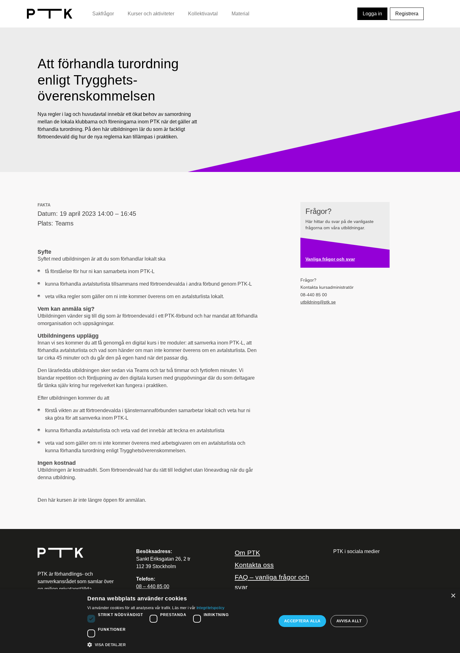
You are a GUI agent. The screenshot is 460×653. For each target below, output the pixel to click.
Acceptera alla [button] (302, 621)
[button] (179, 644)
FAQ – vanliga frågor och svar (272, 581)
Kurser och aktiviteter (151, 13)
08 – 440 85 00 (152, 586)
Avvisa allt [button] (348, 621)
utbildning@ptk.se (318, 302)
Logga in (372, 13)
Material (240, 13)
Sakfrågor (103, 13)
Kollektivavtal (203, 13)
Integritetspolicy (211, 608)
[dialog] (230, 621)
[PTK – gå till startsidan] (49, 13)
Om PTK (247, 552)
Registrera (406, 13)
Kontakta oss (254, 564)
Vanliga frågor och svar (330, 259)
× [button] (453, 595)
